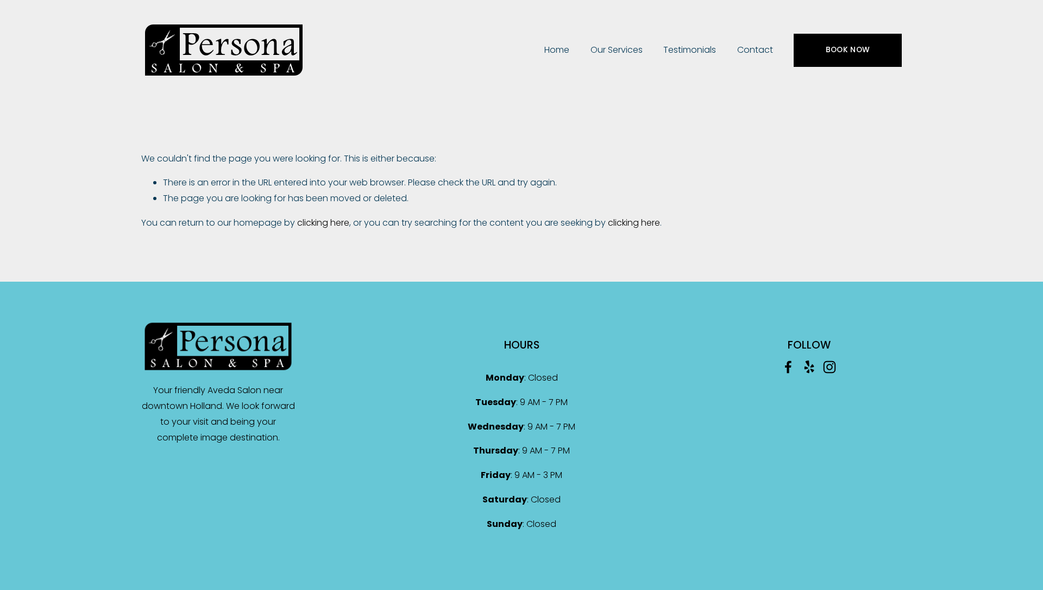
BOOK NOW (848, 50)
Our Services (616, 50)
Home (556, 50)
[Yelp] (808, 367)
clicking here (323, 222)
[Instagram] (829, 367)
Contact (755, 50)
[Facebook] (788, 367)
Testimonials (689, 50)
